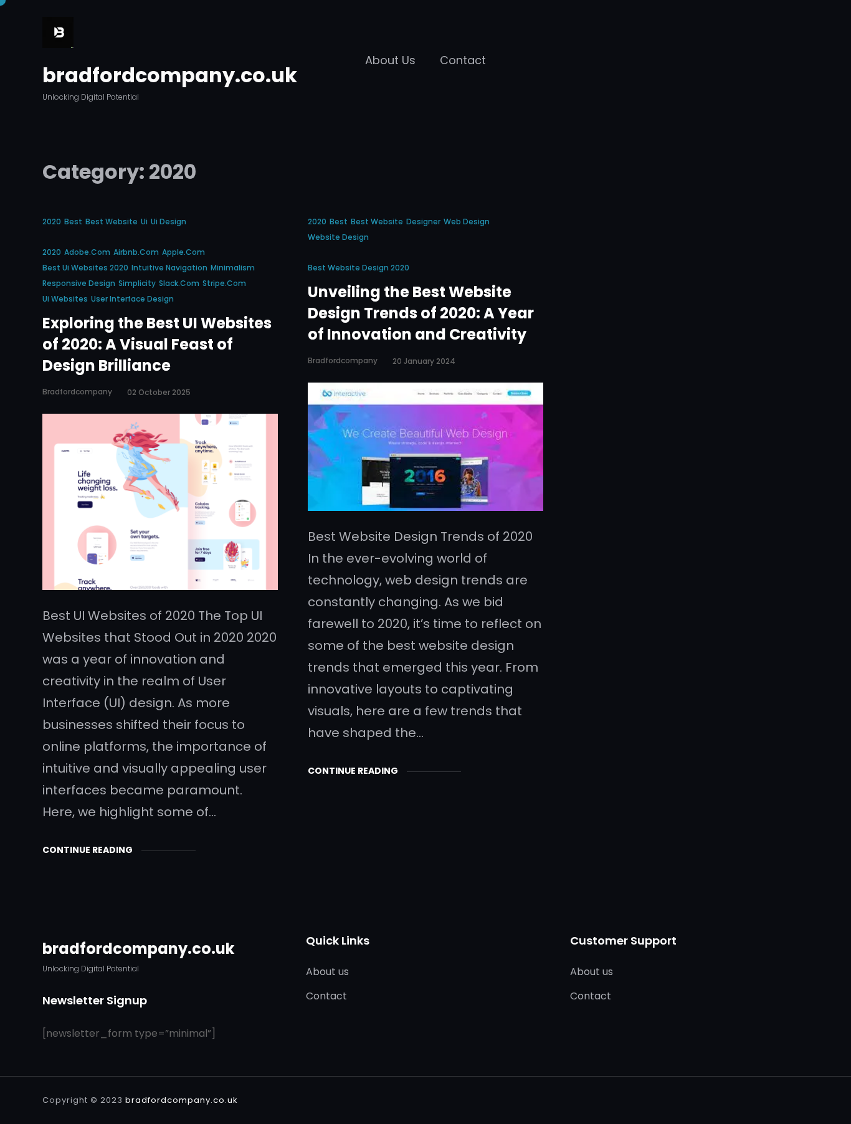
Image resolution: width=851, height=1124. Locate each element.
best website (111, 221)
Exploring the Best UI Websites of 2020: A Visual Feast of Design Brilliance (157, 344)
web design (467, 221)
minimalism (233, 267)
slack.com (179, 283)
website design (338, 237)
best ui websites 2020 (85, 267)
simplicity (137, 283)
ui (144, 221)
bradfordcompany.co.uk (169, 75)
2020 (51, 221)
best (73, 221)
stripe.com (224, 283)
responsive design (78, 283)
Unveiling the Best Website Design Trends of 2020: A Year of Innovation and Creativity (421, 313)
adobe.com (87, 252)
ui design (168, 221)
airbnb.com (136, 252)
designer (423, 221)
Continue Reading (87, 850)
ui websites (65, 298)
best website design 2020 (358, 267)
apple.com (183, 252)
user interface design (132, 298)
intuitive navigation (169, 267)
